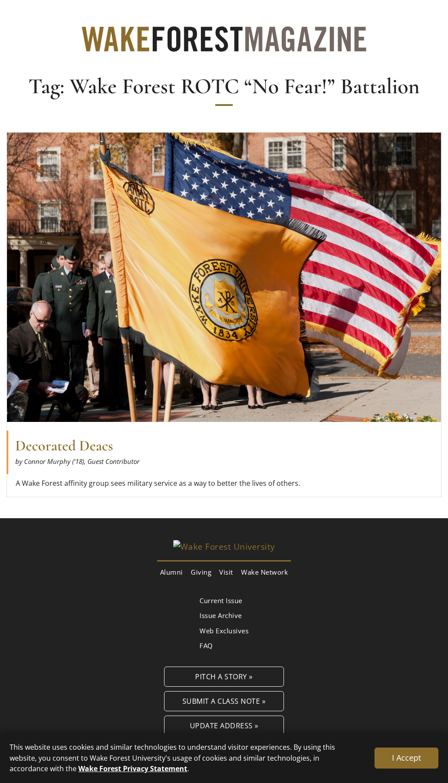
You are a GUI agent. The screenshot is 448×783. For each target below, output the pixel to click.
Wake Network (264, 572)
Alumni (171, 572)
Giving (201, 572)
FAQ (206, 645)
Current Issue (221, 600)
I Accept (406, 757)
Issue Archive (221, 615)
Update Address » (224, 725)
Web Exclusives (224, 630)
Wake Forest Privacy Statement (132, 768)
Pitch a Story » (224, 676)
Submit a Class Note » (224, 701)
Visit (226, 572)
